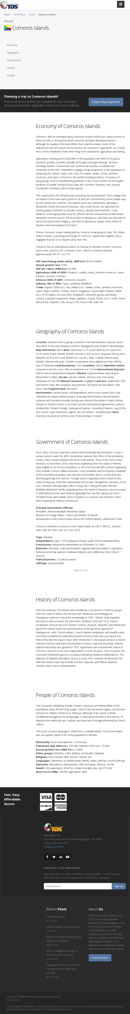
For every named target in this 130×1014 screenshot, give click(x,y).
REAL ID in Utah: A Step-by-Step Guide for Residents (63, 938)
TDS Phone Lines (55, 916)
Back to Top (81, 570)
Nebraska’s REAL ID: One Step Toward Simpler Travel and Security (62, 968)
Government (14, 60)
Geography (13, 52)
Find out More (100, 957)
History (11, 67)
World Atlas (19, 14)
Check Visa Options (106, 102)
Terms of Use (13, 999)
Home (7, 14)
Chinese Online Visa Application (63, 926)
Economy (12, 45)
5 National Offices (54, 846)
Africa (32, 14)
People (11, 75)
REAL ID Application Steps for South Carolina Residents (62, 952)
